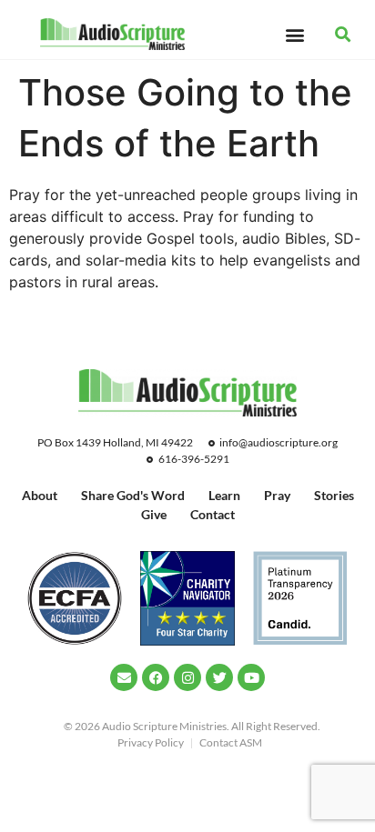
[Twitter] (219, 677)
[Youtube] (251, 677)
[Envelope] (123, 677)
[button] (294, 34)
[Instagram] (187, 677)
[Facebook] (155, 677)
